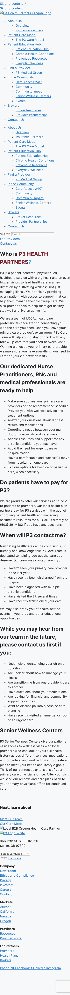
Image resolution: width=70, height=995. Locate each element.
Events (20, 101)
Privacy (5, 880)
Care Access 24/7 (29, 82)
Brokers (13, 105)
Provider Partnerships (31, 115)
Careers (5, 890)
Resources (7, 933)
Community (24, 87)
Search (5, 234)
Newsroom (8, 871)
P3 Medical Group (29, 72)
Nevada (5, 916)
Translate (14, 858)
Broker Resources (28, 110)
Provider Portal (11, 938)
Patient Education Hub (24, 44)
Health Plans (9, 955)
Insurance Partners (29, 30)
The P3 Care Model (30, 40)
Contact (6, 894)
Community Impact (30, 91)
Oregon (5, 921)
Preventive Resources (31, 58)
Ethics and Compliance (17, 875)
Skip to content (12, 3)
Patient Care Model (22, 35)
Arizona (5, 907)
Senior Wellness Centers (33, 96)
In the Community (21, 77)
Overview (22, 25)
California (7, 911)
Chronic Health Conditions (35, 54)
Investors (6, 885)
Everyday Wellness (29, 63)
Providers (7, 951)
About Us (15, 21)
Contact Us (16, 120)
